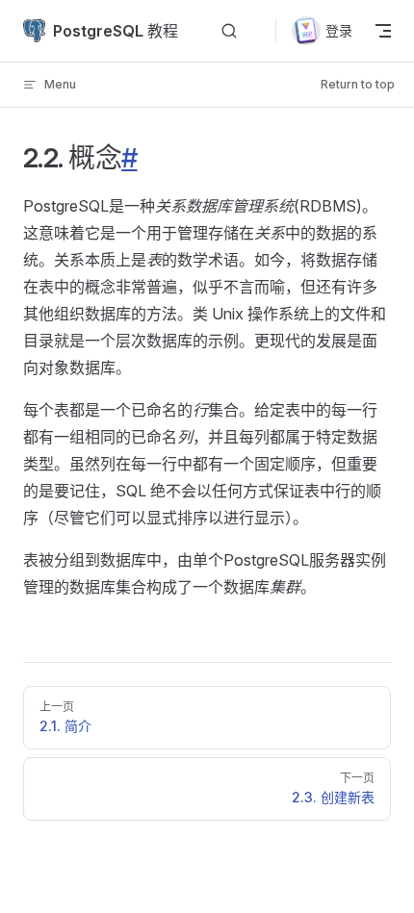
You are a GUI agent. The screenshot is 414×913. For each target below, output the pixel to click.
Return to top (358, 84)
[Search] (229, 31)
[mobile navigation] (383, 31)
